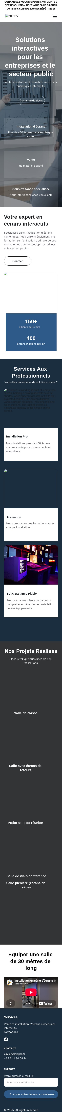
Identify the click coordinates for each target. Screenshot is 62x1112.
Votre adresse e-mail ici (19, 1076)
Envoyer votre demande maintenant (32, 1094)
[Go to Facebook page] (6, 1039)
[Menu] (55, 16)
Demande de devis (31, 100)
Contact (17, 261)
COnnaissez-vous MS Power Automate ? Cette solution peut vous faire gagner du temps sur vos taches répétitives (31, 5)
